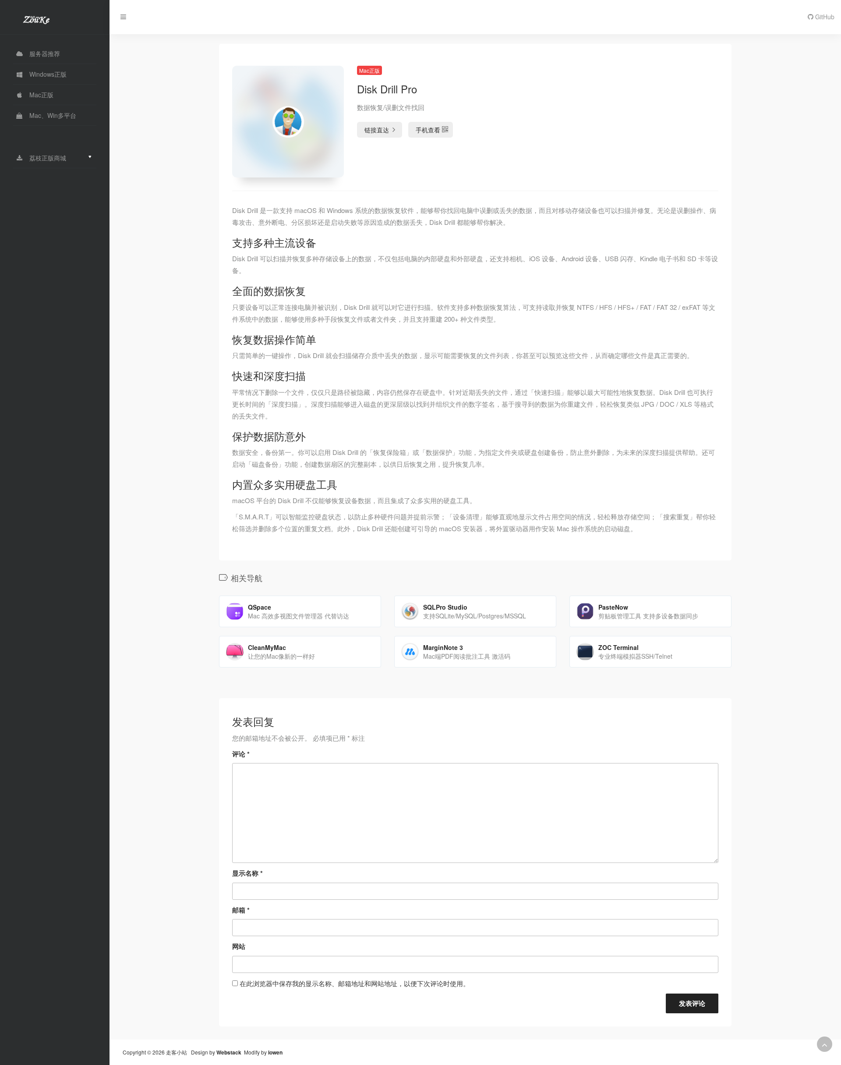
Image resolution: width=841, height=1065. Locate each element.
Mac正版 (369, 70)
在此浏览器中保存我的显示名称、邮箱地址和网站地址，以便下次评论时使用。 (355, 983)
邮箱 (241, 910)
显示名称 (247, 873)
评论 (241, 754)
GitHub (823, 16)
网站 (238, 946)
